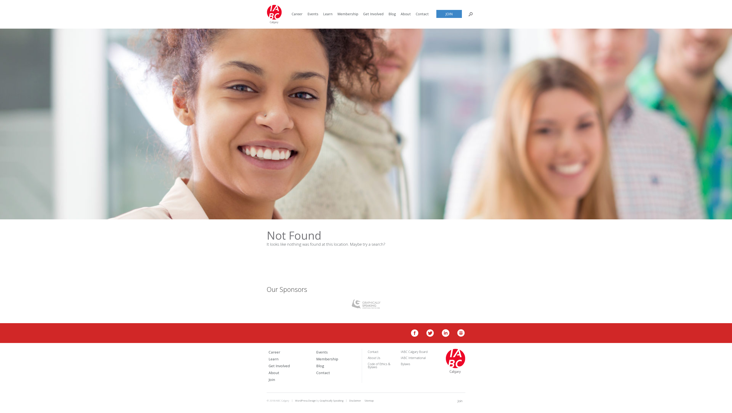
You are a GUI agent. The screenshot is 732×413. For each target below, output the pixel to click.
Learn (327, 14)
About (406, 14)
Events (312, 14)
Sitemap (369, 400)
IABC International (413, 357)
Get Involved (373, 14)
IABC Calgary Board (414, 351)
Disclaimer (355, 400)
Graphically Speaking (331, 400)
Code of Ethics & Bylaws (379, 365)
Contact (422, 14)
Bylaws (405, 364)
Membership (347, 14)
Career (297, 14)
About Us (374, 357)
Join (449, 14)
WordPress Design (305, 400)
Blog (392, 14)
